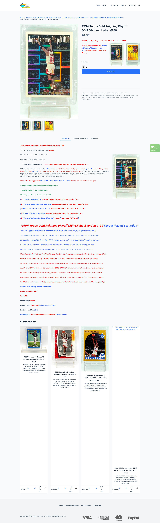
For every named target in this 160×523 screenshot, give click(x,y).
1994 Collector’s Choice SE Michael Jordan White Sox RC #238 (34, 359)
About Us (105, 5)
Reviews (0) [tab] (94, 138)
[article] (80, 270)
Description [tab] (65, 138)
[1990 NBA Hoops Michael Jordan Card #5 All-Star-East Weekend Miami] (95, 349)
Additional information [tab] (80, 138)
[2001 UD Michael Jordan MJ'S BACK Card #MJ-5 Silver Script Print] (126, 395)
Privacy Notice (86, 505)
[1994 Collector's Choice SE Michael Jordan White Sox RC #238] (34, 340)
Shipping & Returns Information (69, 505)
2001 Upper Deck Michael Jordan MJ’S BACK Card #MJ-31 (64, 374)
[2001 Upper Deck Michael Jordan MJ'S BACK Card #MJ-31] (65, 347)
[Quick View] (35, 489)
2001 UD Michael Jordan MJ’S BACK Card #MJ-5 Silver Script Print (126, 470)
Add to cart (111, 71)
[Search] (139, 5)
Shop (122, 5)
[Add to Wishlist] (83, 67)
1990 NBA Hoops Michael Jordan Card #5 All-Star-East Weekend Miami (95, 378)
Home (98, 5)
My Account (114, 5)
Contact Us (131, 5)
